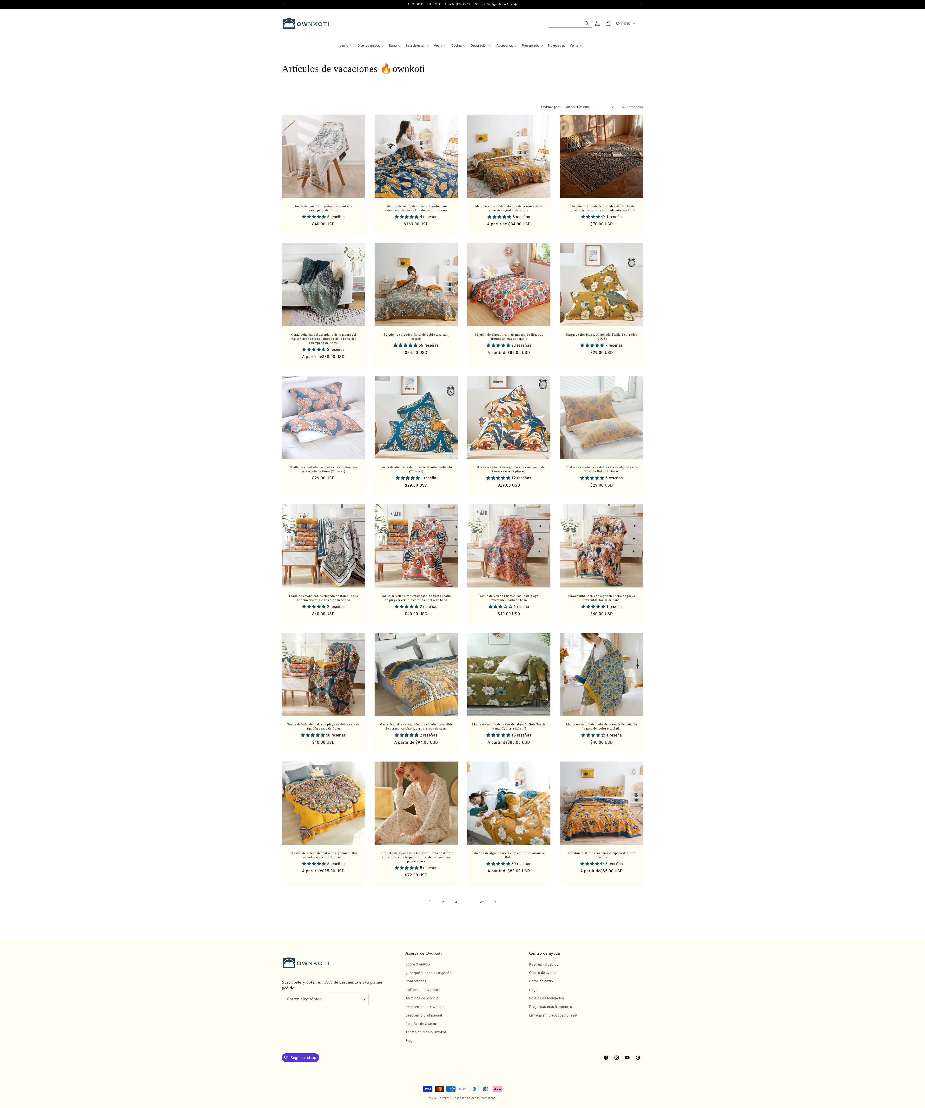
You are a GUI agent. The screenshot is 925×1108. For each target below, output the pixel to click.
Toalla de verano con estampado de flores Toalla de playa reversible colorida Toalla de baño (416, 598)
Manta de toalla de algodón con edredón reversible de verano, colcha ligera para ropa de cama (416, 726)
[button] (570, 23)
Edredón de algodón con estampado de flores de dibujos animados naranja (509, 336)
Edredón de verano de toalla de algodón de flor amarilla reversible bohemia (323, 855)
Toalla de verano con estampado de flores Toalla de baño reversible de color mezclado (323, 598)
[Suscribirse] (363, 999)
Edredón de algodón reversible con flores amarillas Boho (509, 855)
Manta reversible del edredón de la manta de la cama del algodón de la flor (509, 208)
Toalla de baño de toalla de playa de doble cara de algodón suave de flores (323, 726)
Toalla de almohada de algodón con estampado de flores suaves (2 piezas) (509, 469)
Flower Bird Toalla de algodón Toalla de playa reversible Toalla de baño (601, 598)
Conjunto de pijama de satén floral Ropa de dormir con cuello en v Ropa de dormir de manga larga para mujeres (416, 857)
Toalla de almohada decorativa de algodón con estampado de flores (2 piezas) (323, 469)
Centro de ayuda (542, 973)
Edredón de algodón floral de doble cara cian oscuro (416, 336)
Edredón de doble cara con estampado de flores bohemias (601, 855)
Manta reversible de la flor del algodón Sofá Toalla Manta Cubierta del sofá (509, 726)
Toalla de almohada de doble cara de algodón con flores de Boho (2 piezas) (601, 469)
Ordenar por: (550, 107)
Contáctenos (415, 981)
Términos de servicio (421, 998)
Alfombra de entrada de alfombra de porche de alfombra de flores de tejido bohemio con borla (601, 208)
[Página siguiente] (495, 902)
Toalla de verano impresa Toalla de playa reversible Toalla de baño (508, 598)
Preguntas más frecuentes (550, 1007)
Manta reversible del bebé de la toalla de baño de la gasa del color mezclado (601, 726)
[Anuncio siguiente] (641, 4)
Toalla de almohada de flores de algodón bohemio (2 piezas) (416, 469)
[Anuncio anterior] (283, 4)
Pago (533, 990)
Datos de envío (541, 981)
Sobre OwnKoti (417, 964)
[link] (430, 902)
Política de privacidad (422, 990)
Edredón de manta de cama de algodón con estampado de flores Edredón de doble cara (416, 208)
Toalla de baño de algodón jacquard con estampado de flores (323, 208)
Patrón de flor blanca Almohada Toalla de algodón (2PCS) (602, 336)
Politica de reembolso (546, 998)
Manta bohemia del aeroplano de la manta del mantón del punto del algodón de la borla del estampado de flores (323, 339)
